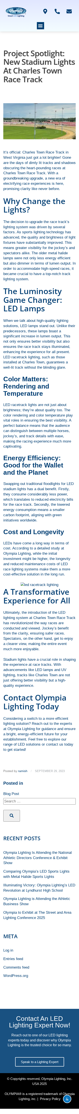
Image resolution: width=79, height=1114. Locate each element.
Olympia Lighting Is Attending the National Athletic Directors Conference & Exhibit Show (37, 858)
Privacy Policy (50, 1099)
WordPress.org (15, 976)
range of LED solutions (22, 744)
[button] (40, 25)
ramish (22, 771)
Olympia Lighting (17, 553)
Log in (8, 950)
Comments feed (16, 967)
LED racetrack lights (20, 405)
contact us (54, 744)
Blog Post (11, 794)
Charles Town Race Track (43, 152)
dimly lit (35, 163)
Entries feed (13, 959)
